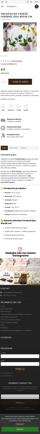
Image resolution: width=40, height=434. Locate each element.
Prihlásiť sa (20, 369)
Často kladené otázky (9, 322)
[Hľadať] (27, 2)
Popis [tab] (4, 148)
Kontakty (4, 328)
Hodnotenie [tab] (13, 148)
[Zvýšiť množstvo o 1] (7, 82)
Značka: (9, 64)
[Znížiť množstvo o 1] (2, 82)
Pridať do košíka (20, 82)
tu (30, 421)
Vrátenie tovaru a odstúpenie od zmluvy (16, 314)
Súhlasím (20, 429)
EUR (36, 2)
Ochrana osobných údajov (11, 320)
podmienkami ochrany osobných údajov (20, 409)
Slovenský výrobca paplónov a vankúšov (16, 330)
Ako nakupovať (6, 309)
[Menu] (2, 6)
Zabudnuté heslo (7, 376)
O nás (3, 306)
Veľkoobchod (6, 311)
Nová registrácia (6, 373)
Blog (2, 325)
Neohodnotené (17, 61)
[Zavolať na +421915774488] (6, 1)
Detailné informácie (8, 99)
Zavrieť (33, 114)
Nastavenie (20, 424)
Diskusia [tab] (24, 148)
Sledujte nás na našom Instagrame (20, 254)
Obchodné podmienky (9, 317)
